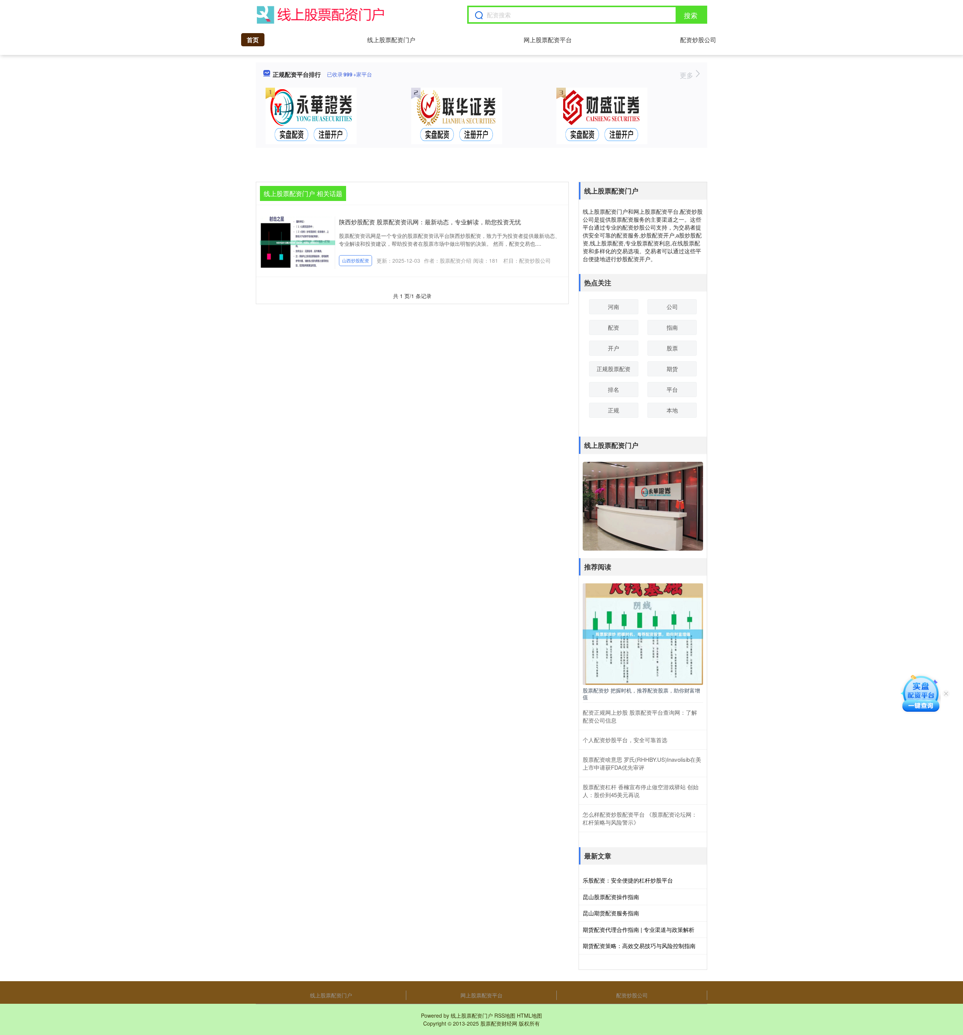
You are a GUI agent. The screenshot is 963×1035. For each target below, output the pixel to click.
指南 (672, 327)
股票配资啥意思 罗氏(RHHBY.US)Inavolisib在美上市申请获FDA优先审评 (642, 763)
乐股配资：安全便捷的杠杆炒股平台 (628, 880)
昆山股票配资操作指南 (611, 897)
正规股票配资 (613, 369)
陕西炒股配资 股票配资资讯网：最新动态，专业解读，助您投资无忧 (430, 222)
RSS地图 (504, 1015)
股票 (672, 348)
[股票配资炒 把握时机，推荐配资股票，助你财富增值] (643, 633)
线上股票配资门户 (391, 39)
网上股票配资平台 (548, 39)
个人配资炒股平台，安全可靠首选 (625, 740)
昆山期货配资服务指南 (611, 913)
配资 (613, 327)
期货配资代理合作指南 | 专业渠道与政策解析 (638, 929)
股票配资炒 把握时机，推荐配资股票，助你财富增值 (641, 693)
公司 (672, 306)
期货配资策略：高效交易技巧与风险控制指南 (639, 946)
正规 (613, 410)
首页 (253, 39)
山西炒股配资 (355, 260)
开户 (613, 348)
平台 (672, 389)
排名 (613, 389)
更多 (687, 75)
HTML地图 (529, 1015)
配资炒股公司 (698, 39)
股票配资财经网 (498, 1023)
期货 (672, 369)
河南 (613, 306)
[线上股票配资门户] (320, 14)
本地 (672, 410)
